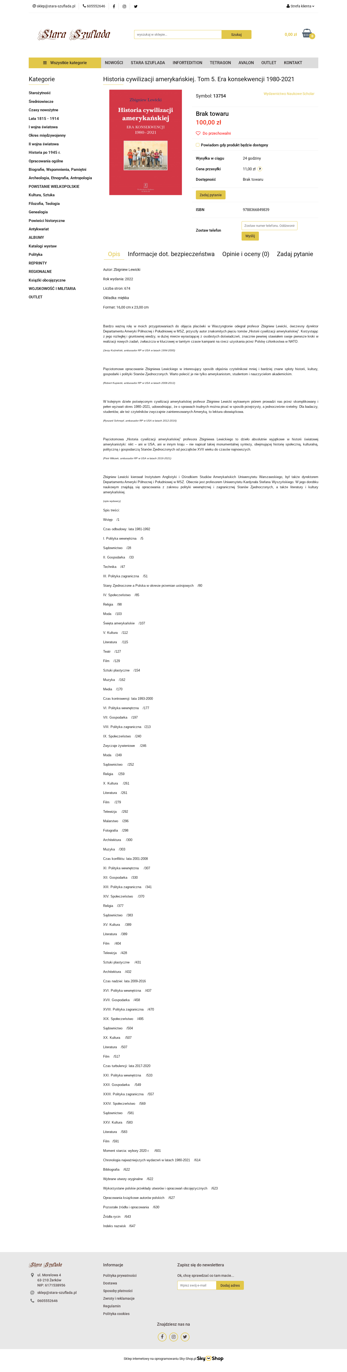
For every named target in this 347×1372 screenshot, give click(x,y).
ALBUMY (36, 237)
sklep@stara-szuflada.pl (57, 1293)
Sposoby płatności (118, 1291)
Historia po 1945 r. (44, 152)
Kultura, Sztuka (42, 195)
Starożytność (40, 93)
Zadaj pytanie (211, 195)
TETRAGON (220, 62)
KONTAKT (293, 62)
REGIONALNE (40, 271)
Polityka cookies (116, 1314)
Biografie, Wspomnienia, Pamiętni (57, 169)
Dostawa (110, 1283)
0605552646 (47, 1301)
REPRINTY (38, 263)
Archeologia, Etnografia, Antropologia (60, 178)
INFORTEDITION (187, 62)
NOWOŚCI (114, 62)
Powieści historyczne (47, 220)
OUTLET (268, 62)
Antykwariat (39, 229)
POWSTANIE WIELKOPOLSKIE (54, 186)
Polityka (35, 254)
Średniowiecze (41, 101)
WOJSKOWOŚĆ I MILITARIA (52, 288)
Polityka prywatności (120, 1275)
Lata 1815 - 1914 (44, 118)
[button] (113, 1265)
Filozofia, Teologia (44, 203)
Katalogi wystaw (43, 246)
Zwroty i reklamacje (119, 1298)
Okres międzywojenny (47, 135)
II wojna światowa (44, 144)
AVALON (246, 62)
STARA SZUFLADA (148, 62)
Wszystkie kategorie (68, 62)
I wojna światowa (43, 127)
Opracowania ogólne (46, 161)
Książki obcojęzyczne (47, 280)
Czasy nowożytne (43, 110)
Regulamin (112, 1306)
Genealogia (38, 212)
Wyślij (250, 236)
